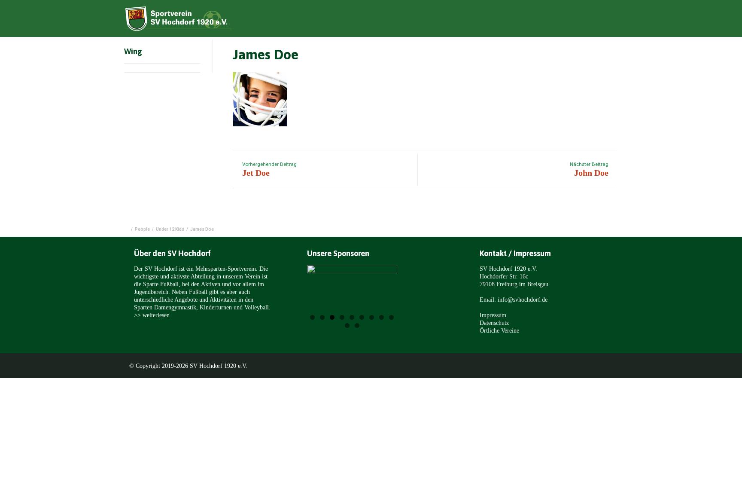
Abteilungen (541, 20)
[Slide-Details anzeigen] (352, 292)
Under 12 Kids (170, 229)
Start (427, 20)
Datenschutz (494, 322)
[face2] (260, 102)
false (324, 293)
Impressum (493, 315)
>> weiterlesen (152, 315)
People (142, 229)
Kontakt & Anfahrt (600, 20)
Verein (498, 20)
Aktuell (461, 20)
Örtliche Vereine (499, 330)
